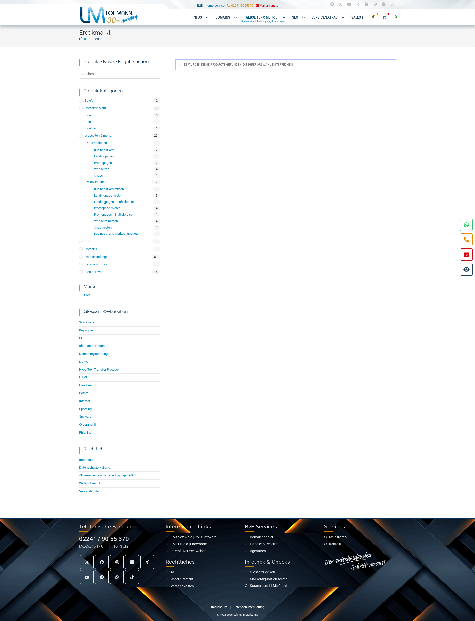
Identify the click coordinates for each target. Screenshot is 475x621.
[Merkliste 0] (376, 17)
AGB (174, 572)
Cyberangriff (87, 424)
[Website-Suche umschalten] (395, 17)
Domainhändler (261, 537)
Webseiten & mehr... (98, 135)
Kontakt (335, 544)
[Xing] (147, 562)
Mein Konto (338, 537)
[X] (87, 562)
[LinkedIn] (132, 562)
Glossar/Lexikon (262, 572)
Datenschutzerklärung (94, 467)
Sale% (89, 100)
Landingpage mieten (108, 195)
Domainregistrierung (93, 354)
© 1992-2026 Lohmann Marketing (237, 614)
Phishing (85, 432)
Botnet (83, 393)
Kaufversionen (97, 143)
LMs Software (94, 272)
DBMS (83, 361)
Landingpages (104, 156)
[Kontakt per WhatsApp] (466, 225)
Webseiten (101, 169)
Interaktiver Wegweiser (188, 551)
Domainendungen (97, 257)
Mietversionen (96, 182)
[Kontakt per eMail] (466, 254)
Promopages (103, 163)
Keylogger (86, 330)
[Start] (80, 39)
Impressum (87, 460)
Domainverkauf (95, 108)
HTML (83, 377)
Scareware (86, 322)
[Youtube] (87, 577)
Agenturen (258, 551)
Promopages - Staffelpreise (113, 214)
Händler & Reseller (264, 544)
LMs (87, 295)
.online (91, 128)
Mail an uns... (268, 5)
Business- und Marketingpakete (116, 233)
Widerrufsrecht (89, 483)
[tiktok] (132, 577)
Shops (98, 175)
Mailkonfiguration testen (268, 579)
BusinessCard (104, 150)
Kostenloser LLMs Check (269, 586)
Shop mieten (103, 227)
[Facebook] (102, 562)
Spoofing (85, 409)
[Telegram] (102, 577)
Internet (84, 401)
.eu (89, 122)
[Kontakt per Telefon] (466, 239)
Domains (91, 249)
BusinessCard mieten (109, 189)
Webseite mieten (106, 221)
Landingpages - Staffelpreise (114, 202)
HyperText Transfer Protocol (99, 369)
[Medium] (117, 577)
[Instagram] (117, 562)
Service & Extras (96, 264)
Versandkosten (89, 491)
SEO (88, 241)
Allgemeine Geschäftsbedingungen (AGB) (108, 475)
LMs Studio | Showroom (189, 544)
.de (89, 115)
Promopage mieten (107, 208)
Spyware (85, 416)
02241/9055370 (241, 5)
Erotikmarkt (96, 39)
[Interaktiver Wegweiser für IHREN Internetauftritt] (466, 269)
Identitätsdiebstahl (92, 346)
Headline (85, 385)
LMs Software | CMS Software (193, 537)
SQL (82, 338)
